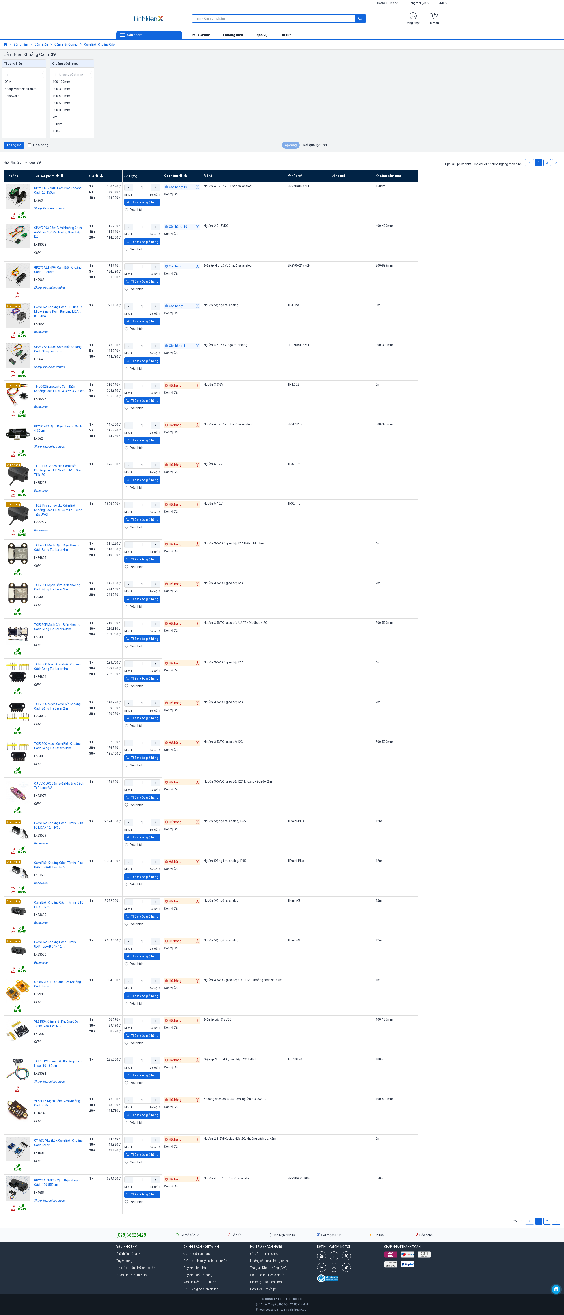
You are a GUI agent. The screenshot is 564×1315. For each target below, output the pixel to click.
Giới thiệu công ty (128, 1253)
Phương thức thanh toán (267, 1282)
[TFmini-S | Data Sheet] (13, 930)
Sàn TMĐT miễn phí (263, 1289)
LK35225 (40, 399)
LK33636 (40, 954)
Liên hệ (393, 3)
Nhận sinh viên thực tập (132, 1275)
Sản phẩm (21, 44)
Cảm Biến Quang (66, 44)
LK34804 (40, 676)
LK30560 (40, 324)
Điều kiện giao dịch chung (200, 1289)
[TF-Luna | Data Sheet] (13, 335)
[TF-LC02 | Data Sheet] (13, 414)
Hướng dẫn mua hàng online (269, 1261)
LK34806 (40, 597)
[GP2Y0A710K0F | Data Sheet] (13, 1208)
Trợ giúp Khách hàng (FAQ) (269, 1268)
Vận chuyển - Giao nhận (199, 1282)
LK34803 (40, 716)
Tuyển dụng (124, 1261)
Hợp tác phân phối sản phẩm (136, 1268)
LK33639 (40, 835)
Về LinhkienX (126, 1246)
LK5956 (39, 1192)
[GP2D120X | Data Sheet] (13, 454)
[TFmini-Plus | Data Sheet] (13, 851)
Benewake (41, 332)
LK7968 (39, 280)
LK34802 (40, 756)
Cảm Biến (41, 44)
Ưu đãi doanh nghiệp (264, 1253)
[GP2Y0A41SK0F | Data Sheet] (13, 374)
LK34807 (40, 557)
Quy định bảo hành (196, 1268)
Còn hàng (41, 145)
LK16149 (40, 1113)
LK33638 (40, 875)
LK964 (38, 359)
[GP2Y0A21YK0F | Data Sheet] (17, 295)
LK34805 (40, 637)
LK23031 (40, 1073)
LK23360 (40, 994)
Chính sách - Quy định (201, 1246)
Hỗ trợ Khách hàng (266, 1246)
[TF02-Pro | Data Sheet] (13, 493)
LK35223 (40, 482)
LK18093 (40, 244)
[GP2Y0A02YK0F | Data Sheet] (13, 216)
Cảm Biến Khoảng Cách (100, 44)
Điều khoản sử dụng (197, 1253)
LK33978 (40, 796)
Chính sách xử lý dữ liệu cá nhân (205, 1261)
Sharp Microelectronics (49, 208)
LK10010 (40, 1153)
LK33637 (40, 915)
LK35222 (40, 522)
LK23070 (40, 1034)
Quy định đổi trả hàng (197, 1275)
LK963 (38, 200)
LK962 (38, 438)
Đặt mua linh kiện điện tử (266, 1275)
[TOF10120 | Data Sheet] (17, 1089)
